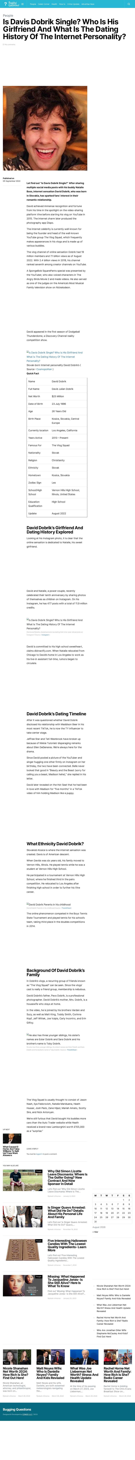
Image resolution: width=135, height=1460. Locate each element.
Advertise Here (87, 4)
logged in (39, 1154)
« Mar (95, 1232)
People (33, 4)
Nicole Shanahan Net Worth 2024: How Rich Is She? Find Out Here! (114, 1287)
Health (54, 4)
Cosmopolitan (44, 369)
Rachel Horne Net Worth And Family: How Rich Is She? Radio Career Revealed (112, 1320)
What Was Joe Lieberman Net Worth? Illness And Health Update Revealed (113, 1308)
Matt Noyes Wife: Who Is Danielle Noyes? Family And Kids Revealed (114, 1297)
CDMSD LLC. (27, 1414)
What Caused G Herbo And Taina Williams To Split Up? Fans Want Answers (11, 1151)
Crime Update (73, 4)
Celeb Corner (43, 4)
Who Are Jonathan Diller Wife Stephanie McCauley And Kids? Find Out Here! (112, 1333)
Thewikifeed (66, 908)
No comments (10, 44)
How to (62, 4)
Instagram (45, 635)
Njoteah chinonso (54, 1196)
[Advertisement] (45, 67)
